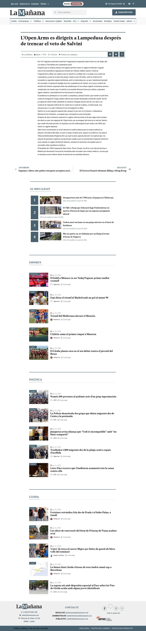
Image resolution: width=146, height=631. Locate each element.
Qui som (14, 4)
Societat (67, 21)
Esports (84, 21)
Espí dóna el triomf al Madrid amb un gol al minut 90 (79, 297)
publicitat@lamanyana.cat (77, 619)
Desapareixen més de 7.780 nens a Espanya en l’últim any (88, 198)
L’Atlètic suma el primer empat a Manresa (73, 334)
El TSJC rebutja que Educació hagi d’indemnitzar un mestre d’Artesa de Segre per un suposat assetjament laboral (86, 211)
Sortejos (108, 21)
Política (37, 21)
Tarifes (43, 4)
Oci (74, 21)
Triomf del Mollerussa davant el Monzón (72, 316)
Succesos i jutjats (54, 21)
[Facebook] (104, 608)
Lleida (14, 21)
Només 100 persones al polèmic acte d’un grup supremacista (83, 396)
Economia (97, 21)
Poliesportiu (34, 274)
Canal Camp (119, 21)
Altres (129, 21)
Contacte (35, 4)
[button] (110, 54)
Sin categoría (72, 55)
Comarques (23, 21)
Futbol (33, 292)
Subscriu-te (25, 4)
